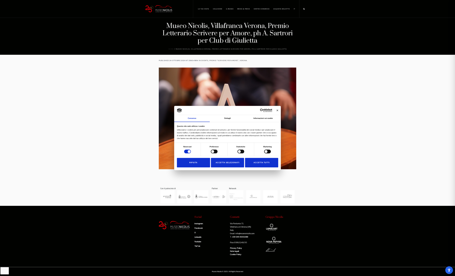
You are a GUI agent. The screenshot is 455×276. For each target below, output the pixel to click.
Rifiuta (193, 163)
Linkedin (197, 237)
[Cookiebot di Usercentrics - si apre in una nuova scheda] (261, 110)
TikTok (197, 246)
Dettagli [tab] (227, 118)
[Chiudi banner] (277, 110)
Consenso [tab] (192, 118)
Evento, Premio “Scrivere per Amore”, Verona (224, 60)
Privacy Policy (236, 248)
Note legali (234, 251)
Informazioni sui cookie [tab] (263, 118)
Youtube (197, 241)
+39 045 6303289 (240, 237)
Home (171, 49)
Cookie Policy (235, 254)
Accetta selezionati (227, 163)
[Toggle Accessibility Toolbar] (449, 270)
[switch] (214, 151)
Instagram (198, 223)
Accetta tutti (262, 163)
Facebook (198, 228)
